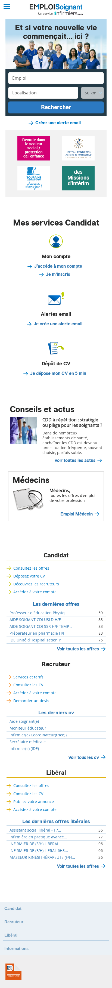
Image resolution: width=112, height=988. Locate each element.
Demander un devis (31, 700)
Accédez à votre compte (35, 591)
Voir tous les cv (83, 757)
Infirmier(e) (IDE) (24, 748)
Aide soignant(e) (24, 721)
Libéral (56, 772)
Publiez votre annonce (33, 801)
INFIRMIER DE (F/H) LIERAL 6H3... (39, 850)
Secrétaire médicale (28, 741)
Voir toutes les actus (74, 460)
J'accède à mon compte (58, 266)
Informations (16, 948)
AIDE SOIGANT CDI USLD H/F (35, 619)
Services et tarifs (28, 677)
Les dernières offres (56, 604)
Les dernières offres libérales (56, 821)
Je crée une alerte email (58, 324)
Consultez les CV (28, 684)
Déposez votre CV (29, 576)
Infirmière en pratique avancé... (38, 837)
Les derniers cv (56, 712)
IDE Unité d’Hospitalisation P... (37, 640)
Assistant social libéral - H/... (35, 830)
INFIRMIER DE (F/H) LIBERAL (34, 843)
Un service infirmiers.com (60, 13)
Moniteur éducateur (28, 728)
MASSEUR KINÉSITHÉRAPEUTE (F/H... (42, 857)
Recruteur (56, 664)
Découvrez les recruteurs (36, 583)
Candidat (56, 555)
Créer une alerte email (58, 123)
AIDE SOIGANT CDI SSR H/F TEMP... (41, 626)
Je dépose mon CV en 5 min (58, 373)
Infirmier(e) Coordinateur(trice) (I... (41, 735)
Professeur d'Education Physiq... (39, 612)
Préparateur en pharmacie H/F (37, 633)
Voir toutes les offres (78, 649)
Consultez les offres (31, 568)
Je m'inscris (58, 274)
